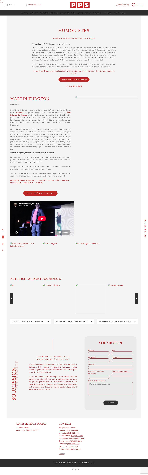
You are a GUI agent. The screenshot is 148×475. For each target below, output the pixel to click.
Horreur (80, 13)
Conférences (44, 13)
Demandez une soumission (74, 79)
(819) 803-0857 (78, 438)
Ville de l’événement (119, 371)
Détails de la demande (97, 381)
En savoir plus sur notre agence (115, 321)
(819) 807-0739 (77, 436)
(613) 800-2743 (72, 446)
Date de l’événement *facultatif (96, 372)
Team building (64, 13)
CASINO (123, 13)
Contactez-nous (34, 5)
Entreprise (92, 357)
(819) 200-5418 (75, 441)
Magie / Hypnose (97, 13)
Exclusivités (25, 13)
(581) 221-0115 (74, 449)
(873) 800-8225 (73, 444)
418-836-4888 (74, 86)
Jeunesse (116, 13)
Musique (87, 13)
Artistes (62, 38)
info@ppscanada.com (67, 427)
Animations (108, 13)
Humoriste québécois (74, 38)
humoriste (20, 112)
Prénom (91, 350)
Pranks (73, 13)
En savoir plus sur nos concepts (71, 321)
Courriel (92, 364)
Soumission (145, 228)
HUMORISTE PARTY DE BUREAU (22, 180)
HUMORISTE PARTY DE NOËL (48, 180)
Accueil (55, 38)
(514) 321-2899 (73, 433)
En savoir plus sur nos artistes (27, 321)
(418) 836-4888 (72, 430)
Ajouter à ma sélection (40, 193)
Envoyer (110, 403)
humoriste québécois (55, 71)
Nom (114, 350)
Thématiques (54, 13)
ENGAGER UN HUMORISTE (33, 183)
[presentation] (11, 298)
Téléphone (116, 357)
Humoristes (34, 13)
